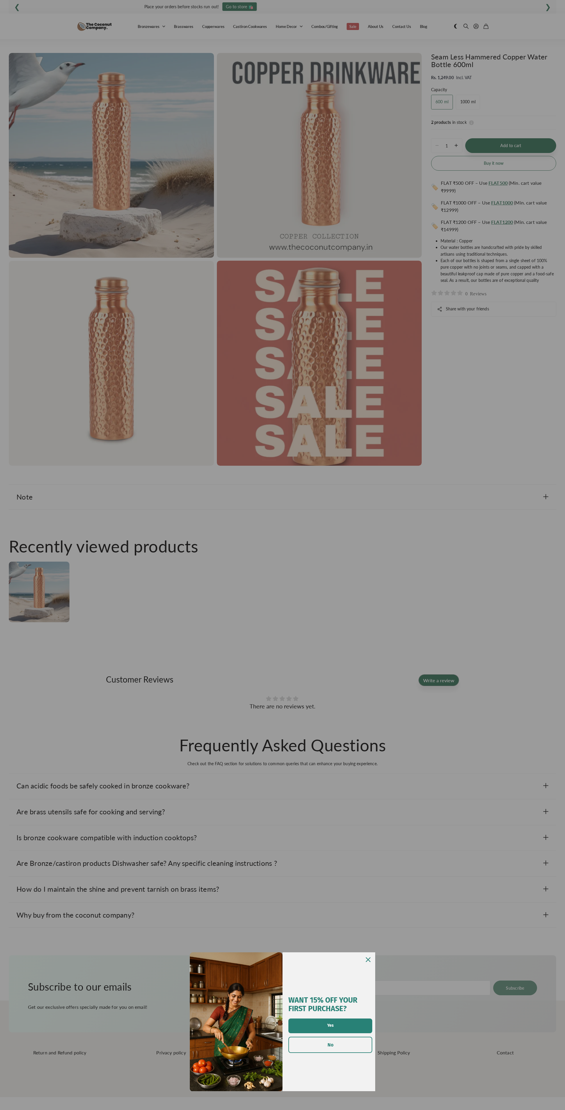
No (330, 1045)
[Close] (368, 959)
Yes (330, 1025)
